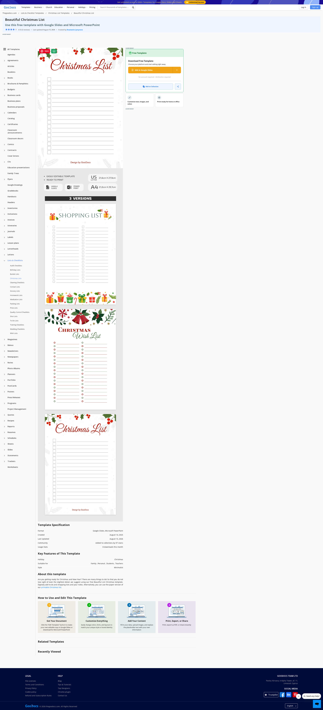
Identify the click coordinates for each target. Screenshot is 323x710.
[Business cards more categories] (4, 95)
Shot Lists (13, 316)
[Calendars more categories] (4, 113)
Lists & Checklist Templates (32, 13)
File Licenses (30, 681)
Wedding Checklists (17, 329)
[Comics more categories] (4, 144)
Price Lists (14, 308)
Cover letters (13, 156)
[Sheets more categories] (4, 444)
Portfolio (12, 380)
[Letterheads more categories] (4, 249)
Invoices (11, 220)
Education (58, 7)
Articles (11, 66)
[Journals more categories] (4, 232)
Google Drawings (15, 185)
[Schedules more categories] (4, 438)
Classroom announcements (15, 131)
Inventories (12, 208)
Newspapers (13, 356)
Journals (11, 231)
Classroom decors (15, 138)
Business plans (14, 101)
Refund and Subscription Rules (38, 695)
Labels (10, 237)
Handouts (12, 196)
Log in (303, 7)
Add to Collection (152, 86)
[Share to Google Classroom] (54, 51)
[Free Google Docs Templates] (10, 7)
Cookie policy (30, 692)
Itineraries (12, 225)
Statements (13, 455)
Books (10, 78)
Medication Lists (16, 299)
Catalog (11, 118)
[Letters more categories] (4, 255)
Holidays (81, 7)
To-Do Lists (14, 320)
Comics (11, 144)
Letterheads (13, 249)
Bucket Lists (14, 274)
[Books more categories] (4, 78)
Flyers (10, 179)
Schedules (12, 438)
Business (38, 7)
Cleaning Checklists (17, 282)
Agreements (13, 60)
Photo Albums (14, 368)
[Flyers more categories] (4, 179)
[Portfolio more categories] (4, 380)
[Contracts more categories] (4, 150)
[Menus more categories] (4, 345)
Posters (11, 391)
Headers (11, 202)
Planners (11, 374)
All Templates (13, 49)
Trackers (11, 461)
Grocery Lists (15, 291)
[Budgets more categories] (4, 90)
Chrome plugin (64, 692)
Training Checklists (17, 325)
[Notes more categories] (4, 363)
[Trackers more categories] (4, 461)
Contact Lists (15, 287)
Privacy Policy (30, 688)
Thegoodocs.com (10, 13)
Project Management (17, 409)
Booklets (11, 72)
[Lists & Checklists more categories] (4, 261)
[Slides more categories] (4, 450)
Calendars (12, 112)
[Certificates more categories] (4, 124)
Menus (10, 345)
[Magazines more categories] (4, 339)
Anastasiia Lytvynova (75, 30)
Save (46, 51)
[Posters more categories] (4, 392)
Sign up (315, 7)
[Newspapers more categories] (4, 357)
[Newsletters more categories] (4, 351)
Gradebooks (13, 191)
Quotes (11, 414)
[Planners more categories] (4, 374)
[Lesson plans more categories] (4, 243)
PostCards (12, 385)
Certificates (13, 124)
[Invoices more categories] (4, 220)
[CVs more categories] (4, 162)
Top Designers (64, 688)
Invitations (12, 214)
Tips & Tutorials (64, 684)
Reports (11, 426)
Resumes (11, 432)
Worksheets (13, 467)
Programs (12, 403)
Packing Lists (15, 303)
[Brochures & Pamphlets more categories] (4, 84)
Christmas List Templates (59, 13)
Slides (10, 449)
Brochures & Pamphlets (18, 83)
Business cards (14, 95)
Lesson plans (13, 243)
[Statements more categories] (4, 456)
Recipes (11, 420)
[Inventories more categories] (4, 208)
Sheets (11, 444)
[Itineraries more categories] (4, 226)
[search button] (133, 7)
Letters (11, 254)
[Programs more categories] (4, 403)
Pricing (92, 7)
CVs (9, 161)
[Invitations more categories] (4, 214)
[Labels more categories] (4, 237)
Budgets (11, 89)
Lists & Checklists (15, 260)
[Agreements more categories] (4, 61)
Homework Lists (16, 295)
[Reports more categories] (4, 426)
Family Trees (13, 173)
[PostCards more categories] (4, 386)
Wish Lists (14, 333)
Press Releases (14, 397)
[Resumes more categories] (4, 432)
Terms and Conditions (34, 684)
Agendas (11, 54)
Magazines (12, 339)
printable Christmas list (51, 587)
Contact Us (62, 695)
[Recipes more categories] (4, 421)
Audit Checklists (16, 265)
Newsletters (13, 351)
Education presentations (19, 167)
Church (49, 7)
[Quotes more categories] (4, 415)
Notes (10, 362)
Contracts (12, 150)
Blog (60, 681)
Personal (70, 7)
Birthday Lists (15, 270)
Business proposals (16, 107)
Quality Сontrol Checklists (19, 312)
